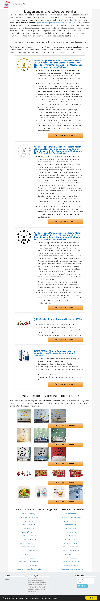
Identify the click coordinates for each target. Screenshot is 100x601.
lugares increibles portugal (46, 23)
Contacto (7, 580)
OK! (91, 598)
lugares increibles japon (66, 23)
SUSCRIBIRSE (82, 586)
